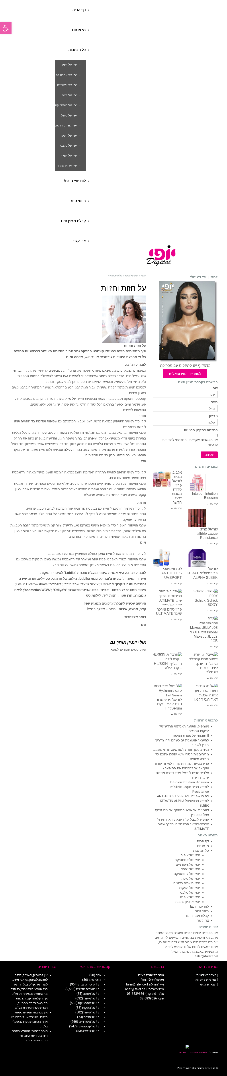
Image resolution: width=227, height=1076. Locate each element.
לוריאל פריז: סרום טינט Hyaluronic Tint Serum (169, 704)
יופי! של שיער (190, 869)
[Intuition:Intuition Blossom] (197, 482)
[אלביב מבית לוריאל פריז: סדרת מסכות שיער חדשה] (161, 479)
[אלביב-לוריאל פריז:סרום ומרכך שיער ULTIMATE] (167, 596)
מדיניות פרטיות (206, 979)
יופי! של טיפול (190, 879)
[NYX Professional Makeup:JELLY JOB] (203, 623)
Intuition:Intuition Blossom (189, 782)
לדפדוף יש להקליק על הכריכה (185, 365)
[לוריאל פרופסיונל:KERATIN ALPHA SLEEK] (197, 558)
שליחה (209, 454)
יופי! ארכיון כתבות (187, 902)
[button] (6, 28)
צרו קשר (203, 920)
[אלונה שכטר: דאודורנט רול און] (203, 688)
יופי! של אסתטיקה (187, 860)
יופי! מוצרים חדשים (186, 883)
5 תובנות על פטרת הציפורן (190, 736)
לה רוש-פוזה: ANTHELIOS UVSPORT (171, 573)
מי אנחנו (203, 846)
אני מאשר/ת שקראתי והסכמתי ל (189, 442)
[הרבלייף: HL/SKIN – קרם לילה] (167, 657)
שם (215, 388)
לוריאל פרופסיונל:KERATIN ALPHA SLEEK (202, 573)
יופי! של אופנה (190, 897)
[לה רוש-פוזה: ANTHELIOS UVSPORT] (161, 558)
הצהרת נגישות (206, 975)
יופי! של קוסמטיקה (187, 874)
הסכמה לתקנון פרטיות (201, 430)
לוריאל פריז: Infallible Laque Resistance (206, 533)
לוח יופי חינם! (199, 906)
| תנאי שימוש (209, 984)
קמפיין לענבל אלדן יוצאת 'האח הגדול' (183, 820)
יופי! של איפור (190, 855)
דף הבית (203, 841)
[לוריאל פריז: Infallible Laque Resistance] (197, 518)
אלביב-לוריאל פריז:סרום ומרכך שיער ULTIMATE (169, 609)
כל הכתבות (201, 851)
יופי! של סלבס (190, 893)
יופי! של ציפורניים (188, 865)
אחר (98, 975)
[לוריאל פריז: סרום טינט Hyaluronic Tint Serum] (167, 691)
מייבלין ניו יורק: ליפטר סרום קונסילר (207, 668)
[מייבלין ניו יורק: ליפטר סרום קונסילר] (203, 657)
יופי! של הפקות (189, 888)
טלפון (213, 416)
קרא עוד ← (176, 508)
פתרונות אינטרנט (198, 1052)
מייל (214, 402)
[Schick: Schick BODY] (203, 593)
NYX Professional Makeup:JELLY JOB (204, 636)
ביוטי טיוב (202, 911)
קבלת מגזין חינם (197, 916)
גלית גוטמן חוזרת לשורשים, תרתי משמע (181, 750)
